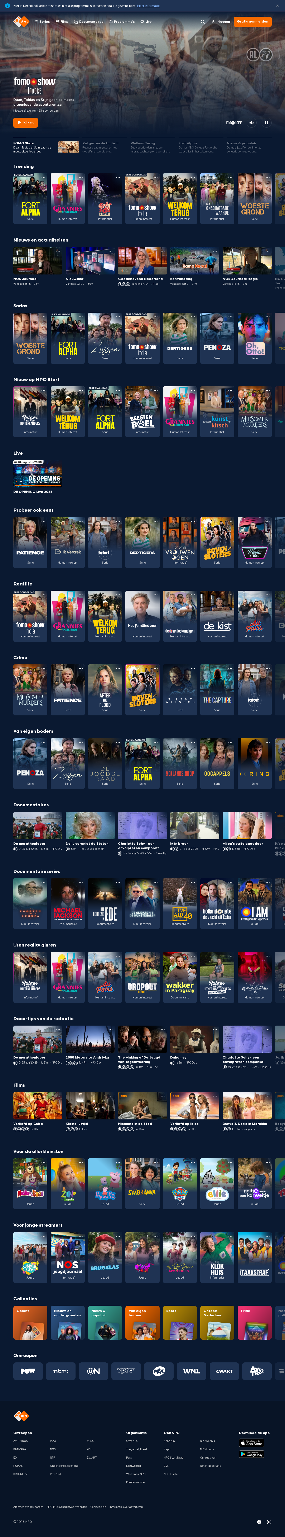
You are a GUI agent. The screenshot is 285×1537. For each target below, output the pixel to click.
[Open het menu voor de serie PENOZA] (230, 316)
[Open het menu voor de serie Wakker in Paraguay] (193, 956)
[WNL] (191, 1371)
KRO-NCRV (20, 1474)
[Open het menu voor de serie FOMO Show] (156, 177)
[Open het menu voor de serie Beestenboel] (156, 390)
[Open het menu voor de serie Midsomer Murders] (268, 390)
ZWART (92, 1457)
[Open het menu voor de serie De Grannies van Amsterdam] (81, 177)
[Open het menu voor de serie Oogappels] (230, 742)
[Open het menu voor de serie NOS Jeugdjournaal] (81, 1236)
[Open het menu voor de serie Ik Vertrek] (81, 521)
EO (15, 1457)
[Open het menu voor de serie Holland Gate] (230, 882)
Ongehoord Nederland (64, 1465)
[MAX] (159, 1371)
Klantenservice (135, 1482)
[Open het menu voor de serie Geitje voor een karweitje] (268, 1162)
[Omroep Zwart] (224, 1371)
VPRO (90, 1441)
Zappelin (169, 1441)
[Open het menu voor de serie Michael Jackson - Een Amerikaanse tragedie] (81, 882)
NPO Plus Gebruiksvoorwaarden (67, 1507)
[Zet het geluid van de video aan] (252, 123)
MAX (53, 1441)
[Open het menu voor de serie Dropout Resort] (156, 956)
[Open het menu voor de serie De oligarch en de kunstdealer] (156, 882)
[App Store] (251, 1443)
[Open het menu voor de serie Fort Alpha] (43, 177)
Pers (129, 1457)
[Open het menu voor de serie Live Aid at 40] (193, 882)
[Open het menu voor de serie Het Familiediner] (156, 594)
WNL (90, 1449)
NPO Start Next (173, 1457)
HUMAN (18, 1465)
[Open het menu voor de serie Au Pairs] (268, 594)
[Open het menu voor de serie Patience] (43, 521)
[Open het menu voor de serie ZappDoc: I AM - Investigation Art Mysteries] (268, 882)
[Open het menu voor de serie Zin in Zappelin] (81, 1162)
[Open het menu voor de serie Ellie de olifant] (230, 1162)
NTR (52, 1457)
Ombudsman (208, 1457)
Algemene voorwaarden (28, 1507)
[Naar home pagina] (21, 21)
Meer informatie (148, 6)
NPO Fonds (207, 1449)
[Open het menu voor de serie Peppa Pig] (118, 1162)
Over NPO (132, 1441)
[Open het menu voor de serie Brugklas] (118, 1236)
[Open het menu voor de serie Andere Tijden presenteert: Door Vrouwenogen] (193, 521)
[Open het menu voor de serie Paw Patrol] (193, 1162)
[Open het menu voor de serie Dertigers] (193, 316)
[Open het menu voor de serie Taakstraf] (268, 1236)
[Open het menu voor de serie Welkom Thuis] (156, 1236)
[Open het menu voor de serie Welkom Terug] (193, 177)
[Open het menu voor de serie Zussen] (118, 316)
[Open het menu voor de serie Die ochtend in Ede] (118, 882)
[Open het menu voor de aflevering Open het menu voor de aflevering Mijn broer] (215, 815)
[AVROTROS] (257, 1371)
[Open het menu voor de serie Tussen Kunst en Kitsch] (230, 390)
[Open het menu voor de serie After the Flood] (118, 668)
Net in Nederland (210, 1465)
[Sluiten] (277, 5)
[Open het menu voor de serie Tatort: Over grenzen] (118, 521)
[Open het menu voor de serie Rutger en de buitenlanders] (43, 390)
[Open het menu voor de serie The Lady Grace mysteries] (193, 1236)
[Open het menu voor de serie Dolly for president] (118, 177)
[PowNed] (28, 1371)
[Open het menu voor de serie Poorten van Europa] (43, 882)
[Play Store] (251, 1454)
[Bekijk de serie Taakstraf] (255, 1257)
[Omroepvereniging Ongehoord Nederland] (93, 1371)
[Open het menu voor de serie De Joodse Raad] (118, 742)
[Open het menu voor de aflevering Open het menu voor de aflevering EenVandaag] (215, 251)
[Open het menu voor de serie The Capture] (230, 668)
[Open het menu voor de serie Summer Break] (43, 1236)
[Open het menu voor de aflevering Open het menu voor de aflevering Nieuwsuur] (110, 251)
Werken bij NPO (136, 1474)
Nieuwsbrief (133, 1465)
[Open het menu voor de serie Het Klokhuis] (230, 1236)
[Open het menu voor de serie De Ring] (268, 742)
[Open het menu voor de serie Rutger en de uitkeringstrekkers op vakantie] (230, 956)
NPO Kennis (207, 1441)
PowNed (55, 1474)
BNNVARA (19, 1449)
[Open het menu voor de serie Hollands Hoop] (193, 742)
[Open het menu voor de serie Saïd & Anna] (156, 1162)
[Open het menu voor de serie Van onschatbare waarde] (230, 177)
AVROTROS (20, 1441)
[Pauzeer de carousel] (267, 123)
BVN (166, 1465)
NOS (53, 1449)
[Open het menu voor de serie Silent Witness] (193, 668)
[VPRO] (126, 1371)
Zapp (167, 1449)
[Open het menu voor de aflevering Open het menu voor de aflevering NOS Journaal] (58, 251)
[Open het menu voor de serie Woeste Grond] (268, 177)
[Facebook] (259, 1522)
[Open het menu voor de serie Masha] (43, 1162)
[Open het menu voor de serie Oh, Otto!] (268, 316)
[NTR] (61, 1371)
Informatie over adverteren (126, 1507)
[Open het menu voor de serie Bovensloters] (230, 521)
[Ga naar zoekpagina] (203, 22)
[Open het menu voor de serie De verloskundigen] (193, 594)
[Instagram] (269, 1522)
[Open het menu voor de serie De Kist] (230, 594)
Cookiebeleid (98, 1507)
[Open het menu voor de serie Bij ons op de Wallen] (268, 956)
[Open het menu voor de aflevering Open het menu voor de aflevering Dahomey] (215, 1029)
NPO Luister (171, 1474)
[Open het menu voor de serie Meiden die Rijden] (268, 521)
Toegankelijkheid (136, 1449)
